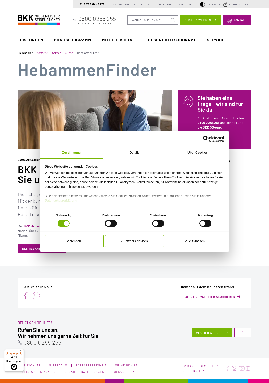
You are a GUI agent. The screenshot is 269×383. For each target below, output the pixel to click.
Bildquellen (124, 371)
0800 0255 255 (97, 20)
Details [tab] (134, 152)
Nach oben (242, 332)
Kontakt (240, 20)
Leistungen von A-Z (39, 371)
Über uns (166, 4)
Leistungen (30, 39)
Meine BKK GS (238, 4)
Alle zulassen (195, 241)
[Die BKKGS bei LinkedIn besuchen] (248, 368)
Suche (69, 53)
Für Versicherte (92, 4)
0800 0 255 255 (208, 123)
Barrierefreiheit (91, 365)
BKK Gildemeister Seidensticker (31, 19)
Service (216, 39)
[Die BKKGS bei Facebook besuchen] (228, 368)
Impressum (58, 365)
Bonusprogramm (72, 39)
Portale (147, 4)
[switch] (111, 223)
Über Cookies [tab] (197, 152)
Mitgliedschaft (120, 39)
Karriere (185, 4)
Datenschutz (29, 365)
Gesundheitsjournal (172, 39)
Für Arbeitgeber (123, 4)
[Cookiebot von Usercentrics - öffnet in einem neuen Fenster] (206, 139)
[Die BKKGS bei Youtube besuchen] (242, 368)
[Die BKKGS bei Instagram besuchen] (234, 368)
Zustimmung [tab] (71, 152)
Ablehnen (74, 241)
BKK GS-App (212, 127)
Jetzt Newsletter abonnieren (210, 296)
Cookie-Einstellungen (84, 371)
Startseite (42, 53)
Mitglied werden (197, 20)
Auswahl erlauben (134, 241)
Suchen (173, 20)
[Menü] (21, 351)
